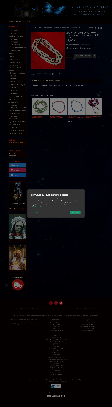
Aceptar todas (75, 212)
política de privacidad (36, 207)
